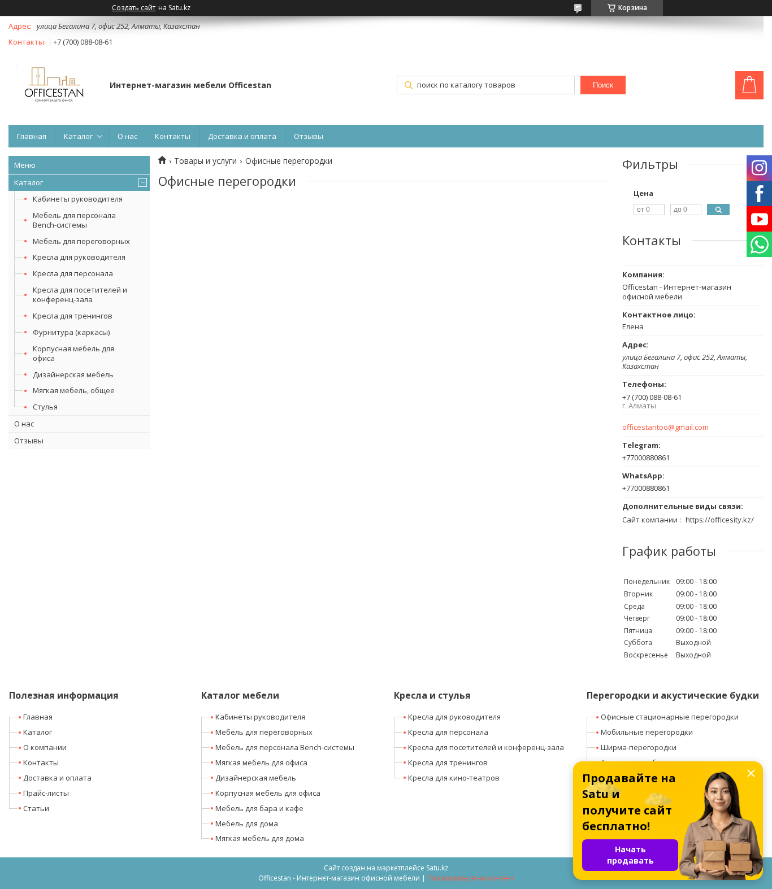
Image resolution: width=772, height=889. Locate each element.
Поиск (603, 85)
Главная (31, 136)
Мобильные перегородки (647, 732)
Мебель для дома (246, 823)
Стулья (45, 407)
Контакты (172, 136)
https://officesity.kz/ (720, 520)
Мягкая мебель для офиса (261, 762)
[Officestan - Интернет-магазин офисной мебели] (53, 86)
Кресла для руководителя (79, 257)
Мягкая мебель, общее (74, 390)
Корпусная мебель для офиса (73, 353)
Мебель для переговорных (81, 241)
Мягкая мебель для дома (259, 838)
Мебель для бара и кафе (259, 808)
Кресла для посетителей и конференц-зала (80, 294)
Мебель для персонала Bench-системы (74, 220)
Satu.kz (437, 868)
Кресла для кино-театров (454, 778)
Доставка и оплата (242, 136)
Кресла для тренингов (72, 316)
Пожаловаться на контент (470, 878)
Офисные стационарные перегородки (670, 717)
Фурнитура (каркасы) (71, 332)
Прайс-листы (46, 793)
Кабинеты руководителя (78, 199)
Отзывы (308, 136)
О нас (127, 136)
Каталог (78, 136)
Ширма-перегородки (638, 747)
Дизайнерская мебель (73, 374)
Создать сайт (133, 8)
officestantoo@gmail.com (665, 427)
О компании (45, 747)
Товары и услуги (205, 161)
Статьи (36, 808)
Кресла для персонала (73, 273)
